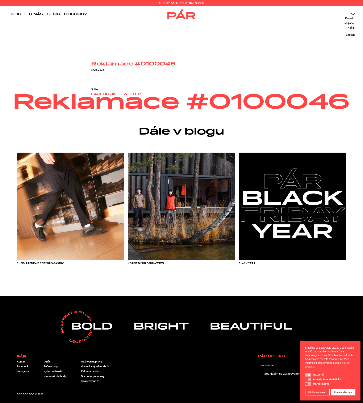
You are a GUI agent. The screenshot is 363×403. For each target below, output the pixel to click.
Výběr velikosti (53, 371)
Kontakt (350, 18)
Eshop (16, 14)
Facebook (103, 94)
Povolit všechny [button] (343, 392)
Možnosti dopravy (91, 361)
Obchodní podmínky (93, 376)
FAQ (352, 13)
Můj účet (350, 23)
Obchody (75, 14)
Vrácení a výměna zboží (95, 366)
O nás (36, 14)
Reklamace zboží (91, 371)
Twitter (130, 94)
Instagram (23, 371)
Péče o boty (51, 366)
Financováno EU (90, 381)
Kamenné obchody (55, 376)
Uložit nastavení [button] (317, 392)
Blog (53, 14)
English (350, 34)
